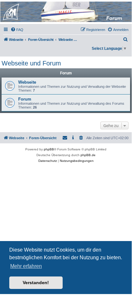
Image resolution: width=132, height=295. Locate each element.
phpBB (49, 149)
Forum (24, 99)
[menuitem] (17, 30)
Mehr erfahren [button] (26, 266)
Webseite (27, 82)
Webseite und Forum (31, 63)
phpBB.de (88, 155)
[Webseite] (65, 12)
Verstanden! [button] (36, 282)
